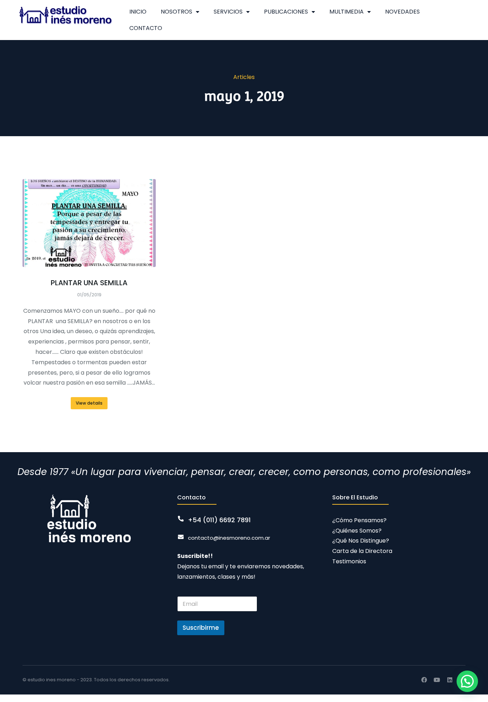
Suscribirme (201, 627)
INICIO (137, 12)
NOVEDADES (402, 12)
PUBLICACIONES (286, 12)
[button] (467, 681)
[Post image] (89, 223)
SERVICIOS (228, 12)
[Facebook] (424, 680)
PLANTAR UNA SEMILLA (89, 283)
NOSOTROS (176, 12)
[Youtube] (437, 680)
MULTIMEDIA (346, 12)
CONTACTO (145, 28)
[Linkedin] (450, 680)
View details (89, 403)
